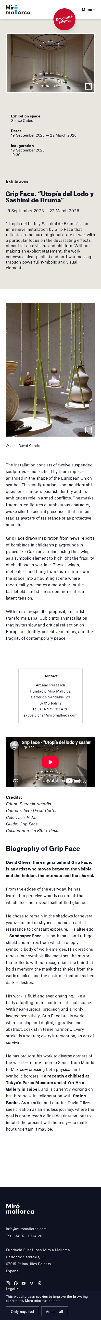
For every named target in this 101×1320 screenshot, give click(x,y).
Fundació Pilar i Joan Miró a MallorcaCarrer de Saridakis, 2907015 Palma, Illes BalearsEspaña (38, 1260)
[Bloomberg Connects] (39, 1283)
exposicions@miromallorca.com (50, 715)
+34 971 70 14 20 (54, 709)
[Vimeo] (31, 1283)
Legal (10, 1288)
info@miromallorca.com (26, 1229)
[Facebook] (16, 1283)
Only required (22, 1311)
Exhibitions (17, 181)
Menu (87, 9)
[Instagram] (8, 1283)
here (56, 1301)
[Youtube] (23, 1283)
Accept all (54, 1311)
